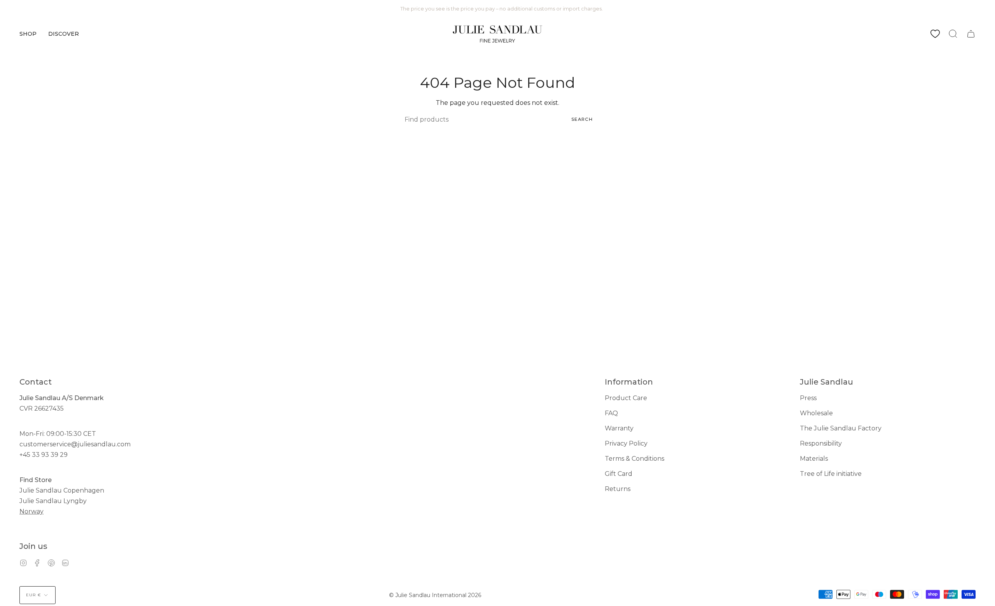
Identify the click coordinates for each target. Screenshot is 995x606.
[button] (28, 33)
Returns (617, 489)
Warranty (619, 428)
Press (808, 398)
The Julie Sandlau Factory (841, 428)
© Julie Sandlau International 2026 (435, 595)
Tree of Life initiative (831, 473)
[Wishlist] (935, 33)
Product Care (626, 398)
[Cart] (971, 33)
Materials (814, 458)
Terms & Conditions (634, 458)
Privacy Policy (626, 443)
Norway (31, 511)
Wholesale (816, 413)
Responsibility (821, 443)
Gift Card (618, 473)
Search (582, 119)
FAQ (611, 413)
